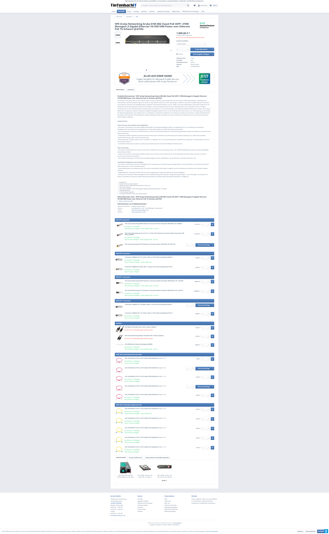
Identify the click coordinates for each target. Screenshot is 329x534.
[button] (326, 531)
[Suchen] (188, 5)
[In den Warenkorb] (212, 224)
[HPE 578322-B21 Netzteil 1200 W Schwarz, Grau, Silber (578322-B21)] (125, 468)
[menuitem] (165, 5)
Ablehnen (300, 531)
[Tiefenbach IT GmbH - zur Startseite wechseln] (124, 6)
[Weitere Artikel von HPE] (207, 26)
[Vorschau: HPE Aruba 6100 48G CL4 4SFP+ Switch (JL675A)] (118, 35)
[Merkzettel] (194, 5)
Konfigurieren (322, 531)
